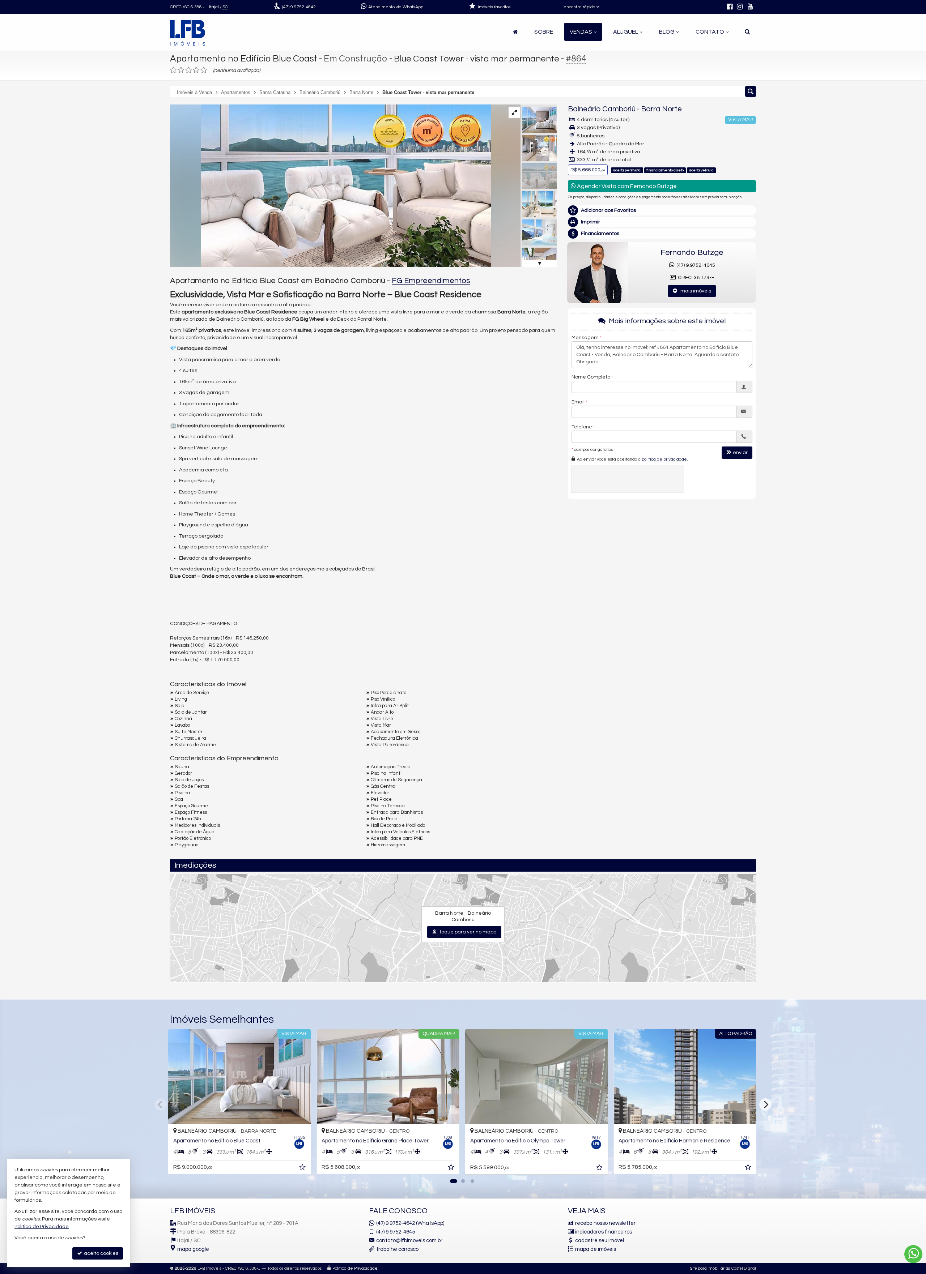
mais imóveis (694, 291)
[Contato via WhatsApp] (913, 1254)
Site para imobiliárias (710, 1268)
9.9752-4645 (395, 1232)
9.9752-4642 (299, 7)
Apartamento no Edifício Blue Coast (243, 58)
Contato (710, 32)
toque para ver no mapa (467, 932)
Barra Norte (661, 109)
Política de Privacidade (355, 1268)
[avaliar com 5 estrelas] (203, 70)
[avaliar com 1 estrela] (173, 70)
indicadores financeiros (603, 1232)
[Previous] (160, 1104)
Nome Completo (591, 376)
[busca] (747, 32)
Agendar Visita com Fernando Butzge (626, 186)
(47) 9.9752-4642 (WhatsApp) (410, 1223)
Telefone (582, 426)
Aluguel (625, 32)
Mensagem (585, 337)
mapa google (193, 1249)
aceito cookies (100, 1253)
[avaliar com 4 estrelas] (196, 70)
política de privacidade (664, 459)
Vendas (581, 32)
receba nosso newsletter (605, 1223)
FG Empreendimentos (431, 281)
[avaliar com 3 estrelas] (188, 70)
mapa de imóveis (595, 1249)
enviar (740, 452)
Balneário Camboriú (602, 109)
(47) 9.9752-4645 (694, 265)
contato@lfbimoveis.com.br (409, 1240)
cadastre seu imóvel (599, 1240)
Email (578, 401)
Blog (667, 32)
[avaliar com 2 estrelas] (181, 70)
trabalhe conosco (397, 1249)
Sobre (543, 32)
